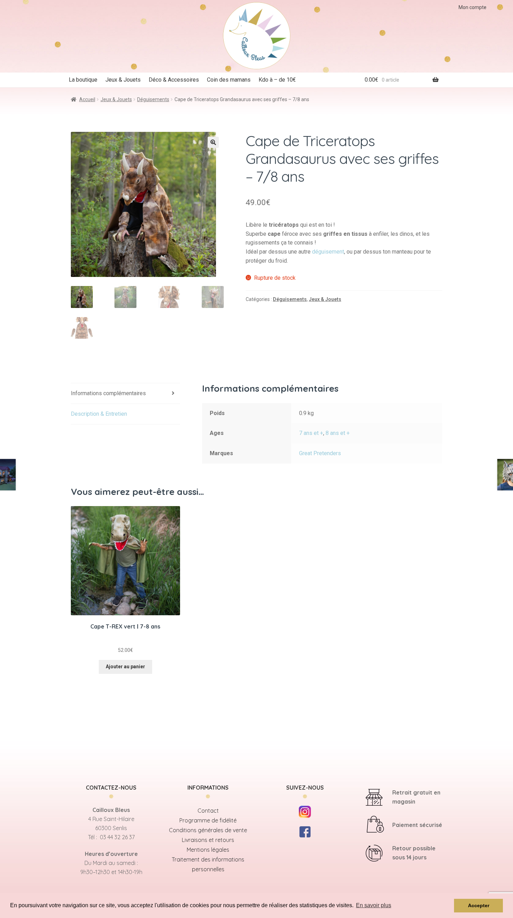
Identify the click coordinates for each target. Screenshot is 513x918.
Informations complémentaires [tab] (108, 393)
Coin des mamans (229, 79)
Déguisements (153, 99)
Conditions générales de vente (208, 830)
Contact (208, 810)
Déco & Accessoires (174, 79)
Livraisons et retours (208, 839)
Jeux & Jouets (123, 79)
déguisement (328, 251)
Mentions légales (208, 849)
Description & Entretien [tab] (99, 414)
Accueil (87, 99)
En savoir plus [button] (373, 905)
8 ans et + (338, 433)
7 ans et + (311, 433)
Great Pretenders (320, 453)
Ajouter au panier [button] (125, 666)
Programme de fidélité (208, 820)
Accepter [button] (478, 905)
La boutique (83, 79)
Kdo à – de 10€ (277, 79)
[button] (213, 142)
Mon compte (472, 7)
